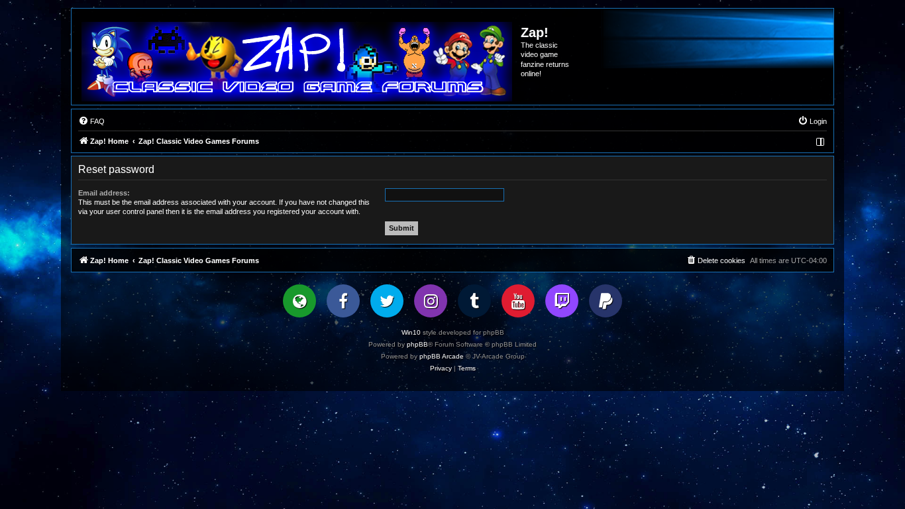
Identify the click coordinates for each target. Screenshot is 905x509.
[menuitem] (91, 121)
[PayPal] (605, 300)
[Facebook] (343, 300)
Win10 (411, 332)
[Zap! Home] (296, 61)
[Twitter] (386, 300)
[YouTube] (518, 300)
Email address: (104, 193)
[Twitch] (561, 300)
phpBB (417, 344)
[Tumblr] (474, 300)
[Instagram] (430, 300)
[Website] (299, 300)
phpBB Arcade (441, 356)
